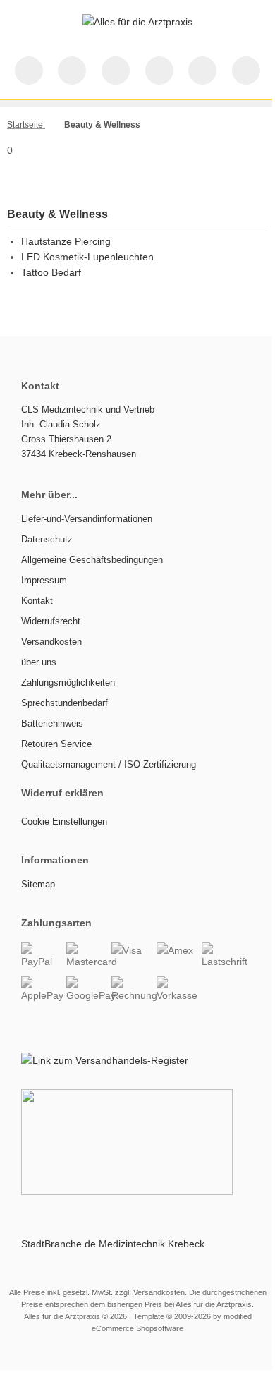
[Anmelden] (116, 70)
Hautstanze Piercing (66, 241)
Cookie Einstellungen (64, 821)
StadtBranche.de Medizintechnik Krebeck (112, 1243)
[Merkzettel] (159, 70)
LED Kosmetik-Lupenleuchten (87, 256)
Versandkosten (159, 1292)
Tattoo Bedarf (51, 272)
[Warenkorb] (202, 70)
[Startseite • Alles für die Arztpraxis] (137, 22)
